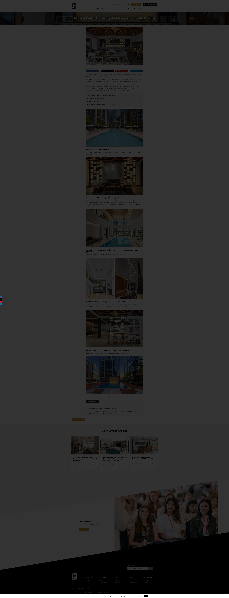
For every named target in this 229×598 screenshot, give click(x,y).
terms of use (131, 596)
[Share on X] (1, 299)
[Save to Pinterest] (1, 302)
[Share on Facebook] (1, 297)
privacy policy (139, 596)
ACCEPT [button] (145, 596)
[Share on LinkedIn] (1, 304)
